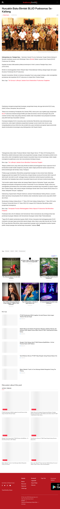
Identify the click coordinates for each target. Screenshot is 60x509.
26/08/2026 (23, 373)
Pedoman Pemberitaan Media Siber (29, 502)
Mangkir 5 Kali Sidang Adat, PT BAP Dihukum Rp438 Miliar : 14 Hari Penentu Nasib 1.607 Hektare (15, 439)
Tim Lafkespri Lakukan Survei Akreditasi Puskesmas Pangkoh (25, 162)
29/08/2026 (23, 318)
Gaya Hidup (34, 483)
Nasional (23, 486)
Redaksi (23, 500)
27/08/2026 (23, 357)
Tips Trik (43, 478)
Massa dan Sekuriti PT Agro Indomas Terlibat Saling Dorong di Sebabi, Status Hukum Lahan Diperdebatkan (44, 463)
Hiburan (33, 485)
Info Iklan (23, 504)
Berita (5, 409)
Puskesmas (22, 251)
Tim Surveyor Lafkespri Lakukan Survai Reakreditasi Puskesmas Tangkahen (29, 80)
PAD (16, 251)
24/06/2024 (14, 15)
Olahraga (23, 488)
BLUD (3, 113)
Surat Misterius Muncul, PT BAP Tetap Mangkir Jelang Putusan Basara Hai (38, 356)
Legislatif (33, 480)
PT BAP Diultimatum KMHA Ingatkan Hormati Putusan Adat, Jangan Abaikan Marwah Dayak (14, 413)
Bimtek (32, 59)
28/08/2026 (23, 345)
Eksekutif (33, 478)
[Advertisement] (30, 94)
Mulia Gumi (6, 15)
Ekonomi (23, 484)
